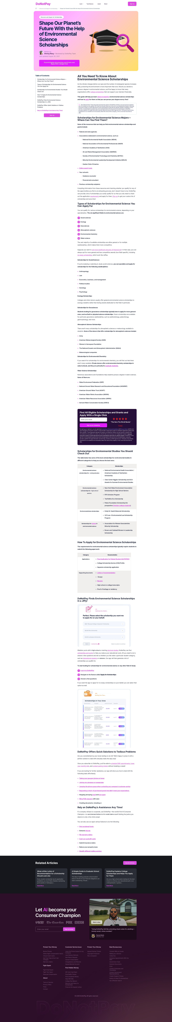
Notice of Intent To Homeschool (118, 978)
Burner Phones (47, 951)
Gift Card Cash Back (71, 972)
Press (44, 987)
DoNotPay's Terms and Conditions (110, 429)
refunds (87, 831)
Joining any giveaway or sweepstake (91, 782)
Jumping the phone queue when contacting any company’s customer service (104, 786)
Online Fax (112, 956)
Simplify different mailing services (90, 851)
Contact (45, 989)
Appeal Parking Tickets (94, 951)
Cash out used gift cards (87, 839)
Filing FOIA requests (86, 799)
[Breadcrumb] (36, 8)
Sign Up (132, 4)
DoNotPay (43, 3)
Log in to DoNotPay (87, 670)
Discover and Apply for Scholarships (51, 17)
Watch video (96, 922)
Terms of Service (48, 982)
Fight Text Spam (48, 972)
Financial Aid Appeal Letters (73, 987)
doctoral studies (113, 650)
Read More (40, 885)
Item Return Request (71, 957)
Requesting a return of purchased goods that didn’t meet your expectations (104, 791)
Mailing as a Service (115, 953)
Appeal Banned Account (72, 964)
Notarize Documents (115, 964)
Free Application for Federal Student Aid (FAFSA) (113, 559)
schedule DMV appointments (120, 763)
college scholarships (97, 92)
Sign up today (69, 929)
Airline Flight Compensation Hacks (53, 953)
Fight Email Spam (48, 970)
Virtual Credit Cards (49, 956)
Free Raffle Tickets (70, 974)
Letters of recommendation (106, 573)
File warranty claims (85, 835)
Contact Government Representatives (115, 973)
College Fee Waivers (71, 981)
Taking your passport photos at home (91, 778)
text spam (102, 795)
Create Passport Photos (116, 976)
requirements (94, 196)
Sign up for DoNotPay (93, 425)
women (94, 523)
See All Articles (129, 863)
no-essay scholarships (84, 255)
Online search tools (85, 168)
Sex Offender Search (115, 980)
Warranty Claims (48, 962)
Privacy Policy (124, 429)
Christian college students (121, 505)
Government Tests (114, 962)
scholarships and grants (85, 653)
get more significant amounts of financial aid (106, 250)
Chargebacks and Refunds (73, 962)
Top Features (90, 4)
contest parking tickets (100, 766)
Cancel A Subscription (71, 959)
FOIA (110, 966)
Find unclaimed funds (86, 826)
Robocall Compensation (50, 974)
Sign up (115, 196)
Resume (100, 581)
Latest (99, 4)
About (105, 4)
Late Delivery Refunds (71, 955)
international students (90, 658)
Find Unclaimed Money (72, 976)
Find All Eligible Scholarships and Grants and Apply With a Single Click (59, 63)
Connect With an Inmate (116, 951)
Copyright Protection (93, 953)
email (94, 795)
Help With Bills (69, 979)
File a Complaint (92, 956)
